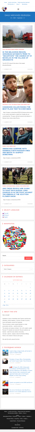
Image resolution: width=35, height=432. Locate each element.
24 (9, 299)
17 (9, 296)
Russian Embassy (21, 421)
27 (21, 299)
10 (9, 293)
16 (4, 296)
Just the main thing (12, 2)
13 (21, 293)
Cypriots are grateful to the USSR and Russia (20, 382)
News (18, 4)
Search (4, 255)
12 (17, 293)
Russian (21, 49)
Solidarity (28, 416)
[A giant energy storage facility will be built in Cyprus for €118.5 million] (5, 353)
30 (4, 302)
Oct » (7, 305)
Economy (15, 416)
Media (20, 413)
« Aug (4, 305)
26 (17, 299)
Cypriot (11, 421)
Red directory (11, 4)
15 (30, 293)
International (11, 186)
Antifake (5, 104)
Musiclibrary (24, 4)
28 (26, 299)
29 (30, 299)
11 (13, 293)
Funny (4, 146)
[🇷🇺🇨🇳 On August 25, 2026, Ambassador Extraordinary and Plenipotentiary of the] (5, 372)
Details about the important (24, 2)
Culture (23, 416)
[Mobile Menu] (18, 9)
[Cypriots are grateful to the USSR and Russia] (5, 383)
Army (19, 416)
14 (26, 293)
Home (5, 2)
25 (13, 299)
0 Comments (18, 354)
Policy (10, 416)
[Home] (11, 18)
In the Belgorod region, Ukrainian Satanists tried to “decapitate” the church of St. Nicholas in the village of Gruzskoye (17, 56)
